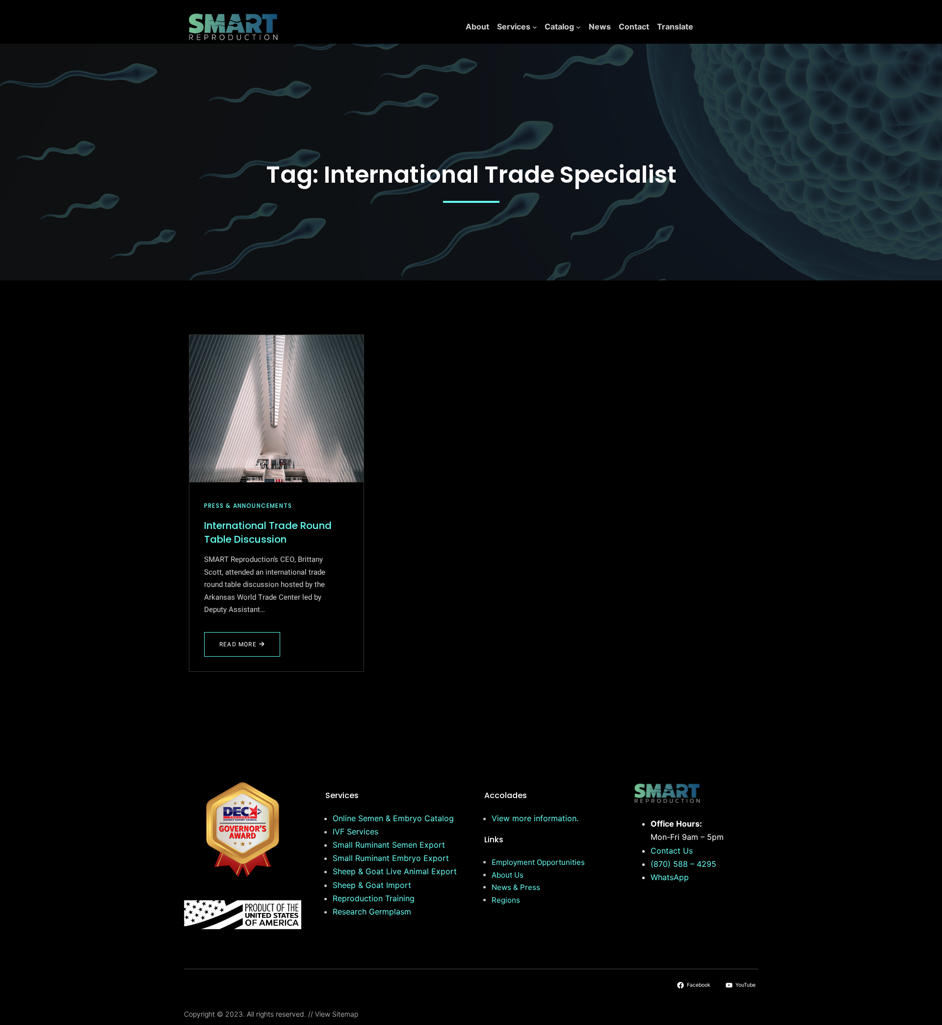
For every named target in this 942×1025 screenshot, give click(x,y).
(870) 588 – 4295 (683, 864)
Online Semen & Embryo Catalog (393, 818)
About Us (507, 875)
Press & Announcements (248, 505)
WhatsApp (670, 877)
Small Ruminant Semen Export (389, 845)
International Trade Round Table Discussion (268, 532)
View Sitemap (336, 1014)
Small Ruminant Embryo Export (391, 858)
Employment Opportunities (538, 862)
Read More (245, 648)
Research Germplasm (372, 911)
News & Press (516, 887)
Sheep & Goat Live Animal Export (395, 871)
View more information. (535, 818)
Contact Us (672, 851)
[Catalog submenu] (578, 27)
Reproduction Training (374, 898)
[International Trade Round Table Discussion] (276, 408)
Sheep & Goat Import (372, 885)
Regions (506, 900)
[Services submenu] (534, 27)
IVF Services (355, 831)
